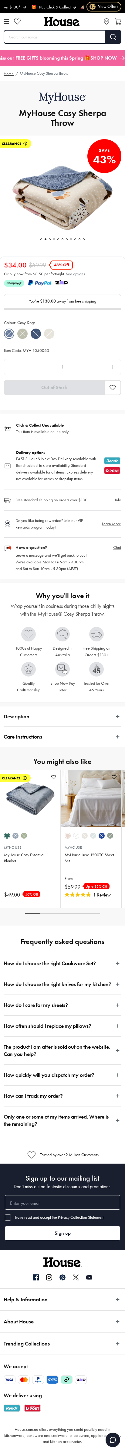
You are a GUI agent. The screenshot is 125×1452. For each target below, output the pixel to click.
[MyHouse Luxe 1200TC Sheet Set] (91, 798)
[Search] (113, 37)
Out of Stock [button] (54, 387)
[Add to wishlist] (54, 777)
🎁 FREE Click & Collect (42, 7)
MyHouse (12, 847)
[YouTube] (89, 1277)
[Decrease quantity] (27, 367)
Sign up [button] (63, 1233)
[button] (112, 387)
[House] (62, 21)
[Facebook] (36, 1277)
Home (9, 73)
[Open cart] (118, 21)
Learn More (111, 523)
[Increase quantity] (97, 367)
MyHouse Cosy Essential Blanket (24, 858)
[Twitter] (76, 1277)
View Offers (104, 6)
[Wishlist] (17, 21)
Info (118, 500)
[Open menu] (6, 21)
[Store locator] (106, 21)
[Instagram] (49, 1277)
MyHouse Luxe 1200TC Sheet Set (89, 858)
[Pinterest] (62, 1277)
